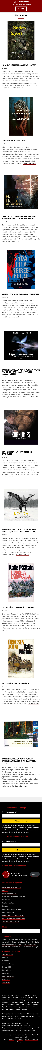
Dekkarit (5, 961)
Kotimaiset (6, 979)
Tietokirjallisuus (8, 964)
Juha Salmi (6, 942)
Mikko (4, 947)
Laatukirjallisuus (8, 976)
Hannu (21, 940)
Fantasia (5, 958)
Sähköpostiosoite (9, 812)
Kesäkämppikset (8, 903)
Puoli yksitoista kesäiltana (11, 909)
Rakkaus (5, 973)
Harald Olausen (31, 940)
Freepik (11, 1039)
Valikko (21, 9)
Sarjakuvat (6, 982)
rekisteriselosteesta (27, 1030)
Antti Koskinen (12, 940)
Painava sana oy (18, 1035)
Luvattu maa (7, 900)
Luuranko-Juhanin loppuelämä (13, 918)
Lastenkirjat (6, 970)
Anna (4, 940)
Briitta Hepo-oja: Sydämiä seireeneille (20, 294)
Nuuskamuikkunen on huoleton (13, 897)
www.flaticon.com (31, 1039)
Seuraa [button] (34, 874)
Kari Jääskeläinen (23, 942)
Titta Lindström (27, 947)
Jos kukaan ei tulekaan (10, 922)
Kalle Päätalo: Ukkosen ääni (15, 683)
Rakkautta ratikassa (9, 894)
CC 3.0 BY (21, 1042)
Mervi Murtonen (30, 944)
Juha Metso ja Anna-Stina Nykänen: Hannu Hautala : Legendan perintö (19, 217)
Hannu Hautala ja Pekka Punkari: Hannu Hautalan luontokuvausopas (20, 760)
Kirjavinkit (23, 2)
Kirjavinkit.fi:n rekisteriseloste (19, 832)
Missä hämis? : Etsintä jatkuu (13, 915)
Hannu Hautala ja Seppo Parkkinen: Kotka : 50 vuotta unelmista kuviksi (19, 531)
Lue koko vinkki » (17, 88)
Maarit (20, 944)
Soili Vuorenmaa (14, 947)
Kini (32, 942)
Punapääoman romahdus (11, 887)
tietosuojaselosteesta (10, 1030)
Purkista (5, 890)
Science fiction (7, 954)
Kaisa (14, 942)
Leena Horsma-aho (9, 944)
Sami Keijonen (20, 1037)
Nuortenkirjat (7, 967)
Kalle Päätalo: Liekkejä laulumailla (19, 607)
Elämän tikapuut (8, 912)
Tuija (36, 947)
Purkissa (5, 906)
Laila (37, 942)
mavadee (20, 1039)
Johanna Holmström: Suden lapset (19, 65)
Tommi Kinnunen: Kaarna (13, 141)
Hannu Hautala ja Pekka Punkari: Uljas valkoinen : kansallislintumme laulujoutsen (21, 372)
